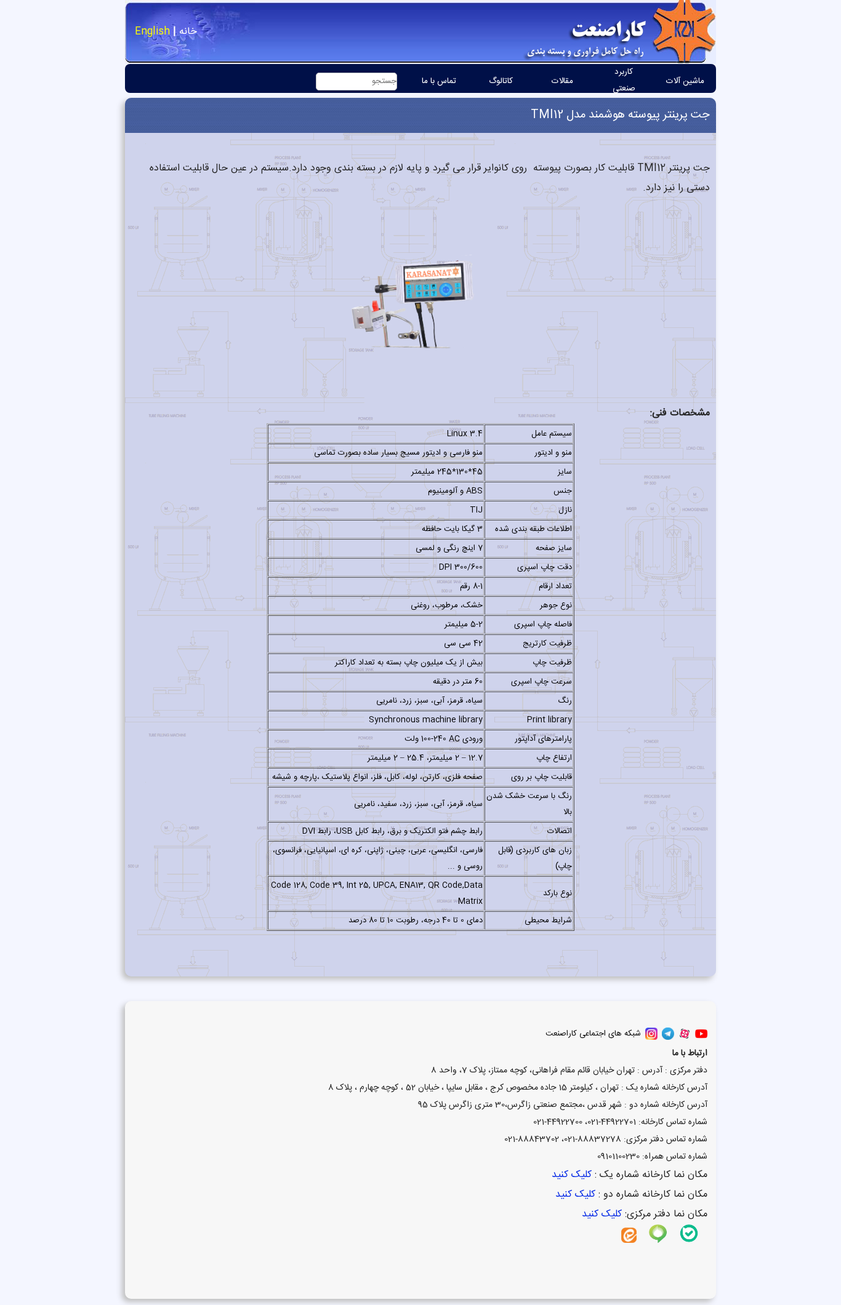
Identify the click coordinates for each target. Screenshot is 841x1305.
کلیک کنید (570, 1175)
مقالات (562, 81)
